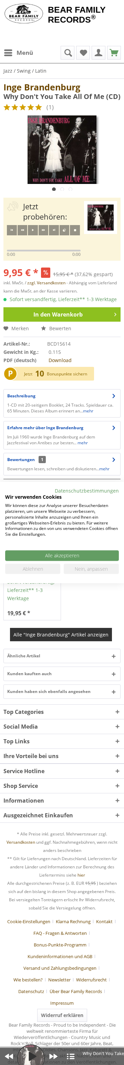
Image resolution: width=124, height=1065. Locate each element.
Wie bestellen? (28, 980)
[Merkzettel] (83, 53)
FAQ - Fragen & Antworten (60, 933)
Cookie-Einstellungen (28, 921)
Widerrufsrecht (91, 980)
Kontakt (104, 921)
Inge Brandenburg (41, 87)
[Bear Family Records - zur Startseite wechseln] (23, 14)
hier (81, 875)
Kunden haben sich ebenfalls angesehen (49, 691)
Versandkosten (21, 842)
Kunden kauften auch (29, 674)
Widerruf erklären (62, 1015)
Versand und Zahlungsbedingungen (59, 968)
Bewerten (59, 328)
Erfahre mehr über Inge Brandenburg (45, 428)
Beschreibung (21, 396)
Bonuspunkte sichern (67, 374)
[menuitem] (18, 53)
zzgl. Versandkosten (46, 283)
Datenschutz (31, 991)
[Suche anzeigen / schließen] (67, 53)
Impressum (62, 1003)
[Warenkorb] (114, 53)
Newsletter (59, 980)
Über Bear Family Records (76, 991)
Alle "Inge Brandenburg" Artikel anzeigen (60, 634)
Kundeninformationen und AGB (60, 956)
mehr (88, 411)
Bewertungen (21, 459)
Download (60, 360)
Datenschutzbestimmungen (87, 490)
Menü (25, 53)
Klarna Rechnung (73, 921)
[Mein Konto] (98, 53)
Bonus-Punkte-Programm (60, 945)
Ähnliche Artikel (23, 656)
